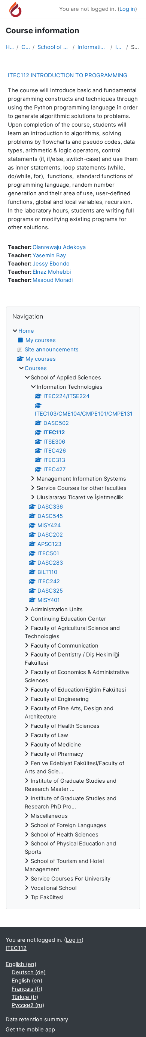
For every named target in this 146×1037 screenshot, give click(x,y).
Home (9, 47)
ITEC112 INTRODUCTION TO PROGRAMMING (67, 75)
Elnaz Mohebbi (52, 271)
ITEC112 (119, 47)
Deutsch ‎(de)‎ (29, 972)
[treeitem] (73, 614)
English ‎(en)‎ (21, 964)
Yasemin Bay (49, 255)
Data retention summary (37, 1019)
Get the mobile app (30, 1029)
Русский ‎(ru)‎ (28, 1005)
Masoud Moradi (53, 280)
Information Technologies (92, 47)
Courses (25, 47)
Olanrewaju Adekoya (59, 247)
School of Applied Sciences (53, 47)
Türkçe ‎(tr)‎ (25, 997)
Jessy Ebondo (51, 263)
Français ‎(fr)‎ (27, 988)
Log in (127, 9)
